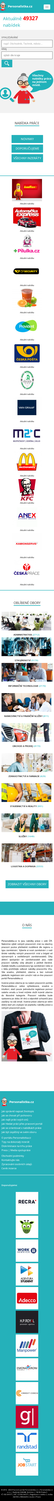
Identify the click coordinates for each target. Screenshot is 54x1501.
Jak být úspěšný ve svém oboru (19, 1132)
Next (50, 87)
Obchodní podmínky (13, 1155)
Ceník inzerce (9, 1168)
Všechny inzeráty (27, 158)
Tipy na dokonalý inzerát (15, 1142)
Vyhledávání (10, 37)
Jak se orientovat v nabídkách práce (21, 1128)
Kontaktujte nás (11, 1160)
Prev (4, 87)
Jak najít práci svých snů (15, 1119)
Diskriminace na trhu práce (17, 1146)
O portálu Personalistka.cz (16, 1137)
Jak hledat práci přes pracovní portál (22, 1123)
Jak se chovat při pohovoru (17, 1115)
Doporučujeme (27, 148)
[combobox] (27, 55)
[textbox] (27, 55)
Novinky (27, 139)
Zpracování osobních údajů (17, 1164)
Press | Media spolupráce (16, 1150)
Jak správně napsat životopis (18, 1111)
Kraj (4, 49)
